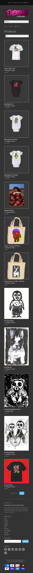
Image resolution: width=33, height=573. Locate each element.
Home (5, 519)
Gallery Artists (7, 530)
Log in (9, 2)
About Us (6, 528)
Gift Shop (6, 532)
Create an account (17, 2)
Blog (5, 526)
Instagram (16, 549)
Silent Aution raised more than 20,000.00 (14, 505)
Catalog (6, 525)
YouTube (12, 549)
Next (22, 493)
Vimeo (23, 549)
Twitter (5, 549)
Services (6, 523)
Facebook (9, 549)
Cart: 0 (27, 2)
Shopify (21, 561)
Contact (6, 521)
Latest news (7, 502)
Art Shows (6, 534)
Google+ (5, 553)
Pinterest (19, 549)
